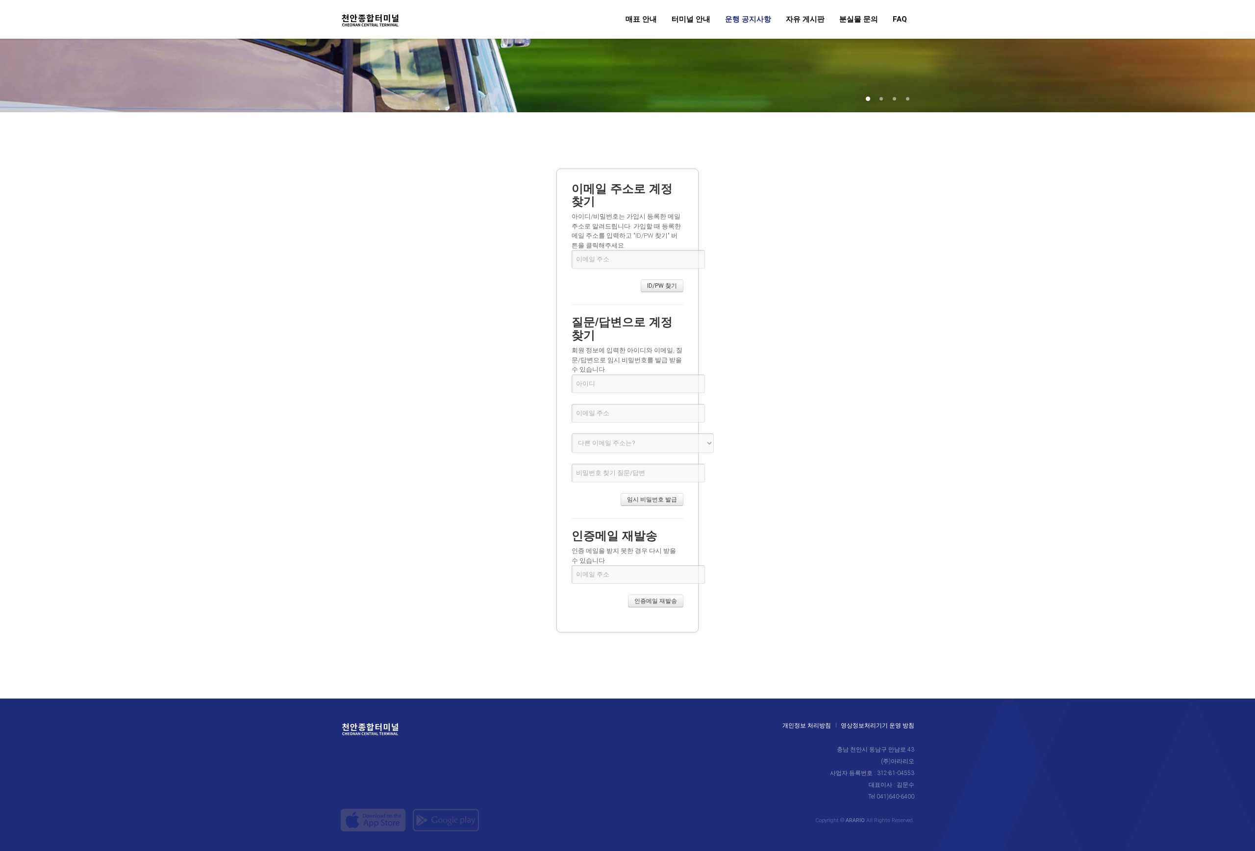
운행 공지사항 (748, 19)
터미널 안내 (691, 19)
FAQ (900, 19)
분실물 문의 (858, 19)
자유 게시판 (805, 19)
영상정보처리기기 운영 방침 (877, 726)
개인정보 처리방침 (806, 726)
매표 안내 (641, 19)
